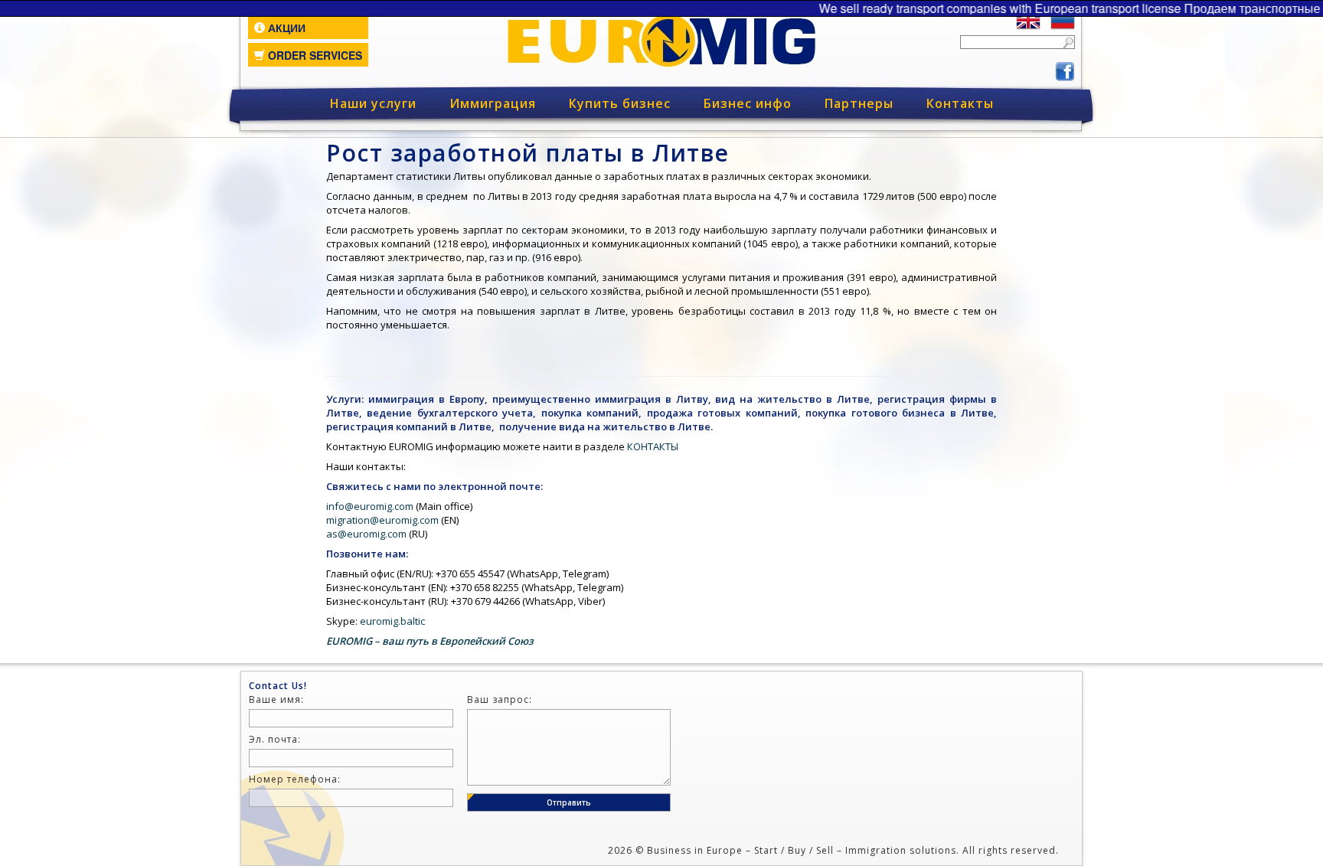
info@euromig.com (369, 506)
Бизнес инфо (748, 103)
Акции (285, 27)
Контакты (960, 103)
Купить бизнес (620, 103)
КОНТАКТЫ (652, 446)
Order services (313, 55)
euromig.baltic (392, 621)
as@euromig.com (366, 534)
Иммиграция (492, 103)
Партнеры (859, 103)
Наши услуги (373, 103)
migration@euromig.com (382, 520)
